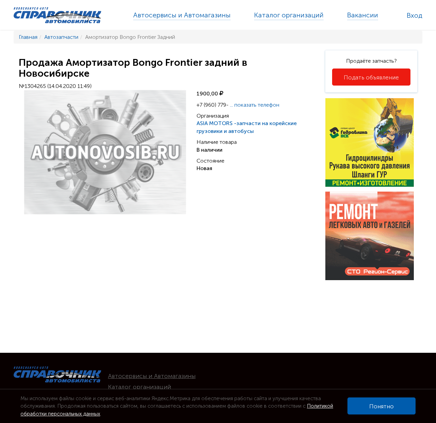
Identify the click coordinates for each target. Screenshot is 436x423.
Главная (28, 37)
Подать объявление (371, 77)
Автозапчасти (61, 37)
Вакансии (362, 15)
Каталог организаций (289, 15)
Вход (414, 15)
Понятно (381, 406)
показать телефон (254, 105)
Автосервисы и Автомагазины (182, 15)
